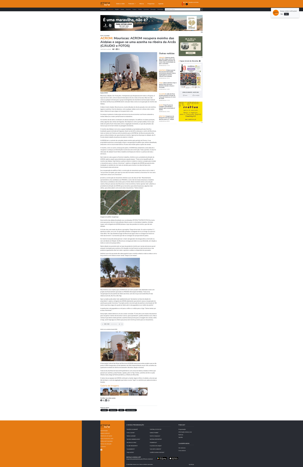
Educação (153, 9)
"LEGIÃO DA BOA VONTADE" (157, 452)
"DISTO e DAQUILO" (155, 436)
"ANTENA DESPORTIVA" (156, 439)
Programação (182, 429)
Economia (146, 9)
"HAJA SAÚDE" (130, 452)
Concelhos (103, 9)
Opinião (180, 437)
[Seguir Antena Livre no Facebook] (101, 450)
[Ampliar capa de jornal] (190, 77)
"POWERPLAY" (153, 442)
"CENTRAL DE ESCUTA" (156, 429)
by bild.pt (191, 464)
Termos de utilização (105, 444)
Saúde (122, 9)
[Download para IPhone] (173, 458)
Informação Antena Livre (185, 432)
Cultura (134, 9)
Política (140, 9)
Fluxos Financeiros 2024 (106, 438)
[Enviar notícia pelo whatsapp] (119, 49)
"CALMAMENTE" (130, 449)
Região (117, 9)
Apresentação (104, 430)
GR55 (121, 410)
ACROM (104, 410)
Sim (286, 14)
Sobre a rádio (120, 3)
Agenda (160, 3)
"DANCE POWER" (154, 432)
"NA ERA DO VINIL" (131, 442)
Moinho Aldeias (131, 410)
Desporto (128, 9)
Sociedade (110, 9)
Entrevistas (160, 9)
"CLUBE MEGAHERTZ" (132, 445)
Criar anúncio (182, 450)
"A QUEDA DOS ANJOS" (156, 445)
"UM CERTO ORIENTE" (155, 449)
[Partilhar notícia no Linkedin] (117, 49)
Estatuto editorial (105, 433)
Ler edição (196, 95)
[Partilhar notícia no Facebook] (113, 49)
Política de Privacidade (106, 441)
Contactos (103, 446)
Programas (151, 3)
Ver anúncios (182, 448)
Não (282, 14)
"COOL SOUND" (130, 432)
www (185, 95)
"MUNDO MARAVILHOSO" (133, 439)
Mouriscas (113, 410)
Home (101, 35)
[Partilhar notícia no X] (115, 49)
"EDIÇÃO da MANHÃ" (132, 429)
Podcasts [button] (131, 3)
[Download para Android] (161, 458)
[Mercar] (190, 46)
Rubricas (180, 434)
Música (142, 3)
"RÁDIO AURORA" (131, 436)
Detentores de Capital (106, 436)
